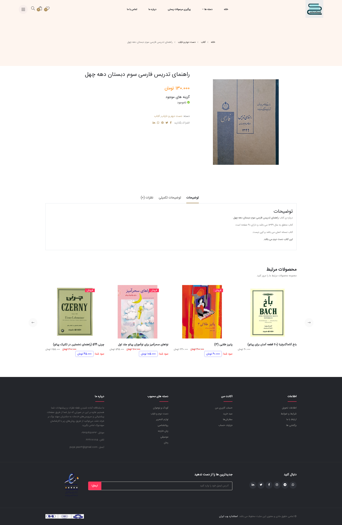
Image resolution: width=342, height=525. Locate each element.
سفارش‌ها (227, 419)
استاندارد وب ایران (228, 516)
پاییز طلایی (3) (223, 344)
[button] (309, 322)
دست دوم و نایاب (187, 42)
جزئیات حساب (225, 425)
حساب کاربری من (223, 408)
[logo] (314, 9)
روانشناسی (163, 425)
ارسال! (95, 486)
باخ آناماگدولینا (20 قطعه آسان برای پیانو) (272, 344)
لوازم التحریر (162, 419)
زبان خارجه (163, 431)
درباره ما (152, 9)
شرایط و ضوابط (289, 414)
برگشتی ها (291, 425)
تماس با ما (132, 9)
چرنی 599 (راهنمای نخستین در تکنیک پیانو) (78, 344)
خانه (226, 9)
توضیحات (192, 197)
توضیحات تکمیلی (170, 197)
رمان (166, 443)
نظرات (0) (147, 197)
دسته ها (208, 9)
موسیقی (164, 437)
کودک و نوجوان (160, 408)
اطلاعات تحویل (289, 408)
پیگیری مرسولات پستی (179, 9)
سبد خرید (227, 414)
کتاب (203, 42)
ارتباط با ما (291, 419)
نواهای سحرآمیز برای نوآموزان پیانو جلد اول (143, 344)
